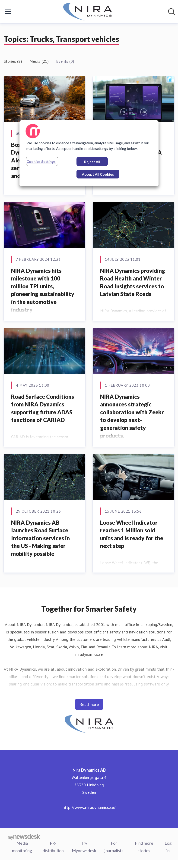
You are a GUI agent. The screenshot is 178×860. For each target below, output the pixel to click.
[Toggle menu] (8, 12)
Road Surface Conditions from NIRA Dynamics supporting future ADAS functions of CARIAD (42, 408)
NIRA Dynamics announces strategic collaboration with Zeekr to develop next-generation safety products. (132, 416)
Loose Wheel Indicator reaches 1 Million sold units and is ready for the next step (131, 534)
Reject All (92, 161)
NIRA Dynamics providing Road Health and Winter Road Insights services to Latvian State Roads (132, 282)
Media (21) (39, 61)
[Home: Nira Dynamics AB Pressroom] (87, 11)
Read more (89, 704)
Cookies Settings (41, 161)
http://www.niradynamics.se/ (89, 807)
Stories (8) (13, 61)
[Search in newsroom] (171, 11)
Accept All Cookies (98, 174)
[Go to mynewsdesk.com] (24, 837)
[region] (89, 153)
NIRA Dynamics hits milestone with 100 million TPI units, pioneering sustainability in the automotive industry (42, 290)
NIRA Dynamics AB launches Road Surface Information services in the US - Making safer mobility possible (40, 538)
